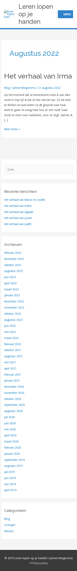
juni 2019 (10, 478)
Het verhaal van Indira (17, 206)
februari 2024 (12, 253)
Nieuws (8, 531)
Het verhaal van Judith (17, 224)
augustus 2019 (13, 466)
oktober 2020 (12, 399)
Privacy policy (39, 563)
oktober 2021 (12, 350)
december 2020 (14, 386)
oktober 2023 (12, 265)
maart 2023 (11, 289)
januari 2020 (12, 453)
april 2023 (10, 283)
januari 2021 (12, 380)
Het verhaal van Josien (18, 218)
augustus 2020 (13, 411)
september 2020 (14, 405)
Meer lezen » (12, 129)
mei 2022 (10, 332)
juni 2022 (10, 326)
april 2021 (10, 368)
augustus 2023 (13, 271)
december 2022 (14, 301)
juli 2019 (9, 472)
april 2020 (10, 435)
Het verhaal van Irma (38, 76)
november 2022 (14, 307)
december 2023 (14, 259)
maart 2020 (11, 441)
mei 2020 (10, 429)
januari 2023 (12, 295)
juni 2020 (10, 423)
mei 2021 (10, 362)
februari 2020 (12, 447)
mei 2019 (10, 484)
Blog (7, 88)
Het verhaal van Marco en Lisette (24, 200)
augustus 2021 (13, 356)
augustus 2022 (13, 320)
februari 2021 (12, 374)
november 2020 (14, 393)
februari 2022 (12, 344)
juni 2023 (10, 277)
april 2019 (10, 490)
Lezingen (9, 525)
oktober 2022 (12, 313)
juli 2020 (9, 417)
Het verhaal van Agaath (18, 212)
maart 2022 (11, 338)
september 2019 (14, 460)
